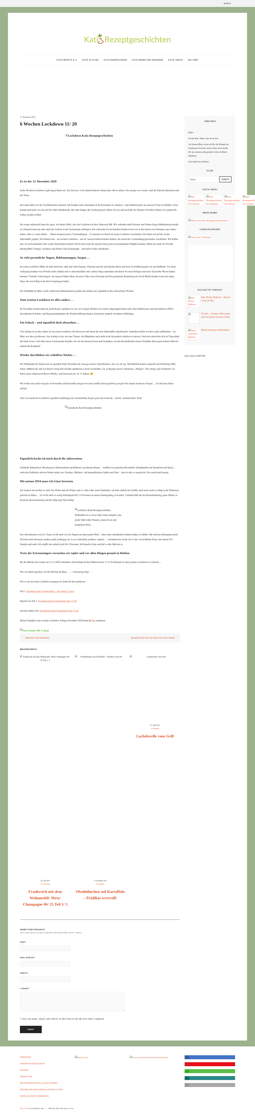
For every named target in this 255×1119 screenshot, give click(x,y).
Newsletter (26, 1076)
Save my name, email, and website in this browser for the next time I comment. (63, 1018)
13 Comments (45, 884)
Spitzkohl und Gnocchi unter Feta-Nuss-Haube (153, 637)
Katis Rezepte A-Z (67, 59)
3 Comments (155, 728)
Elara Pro (23, 1108)
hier (93, 620)
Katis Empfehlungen (115, 59)
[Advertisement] (127, 93)
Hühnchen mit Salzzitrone (37, 637)
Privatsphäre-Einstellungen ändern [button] (39, 1083)
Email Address (27, 957)
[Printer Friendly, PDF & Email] (34, 630)
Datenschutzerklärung (32, 1063)
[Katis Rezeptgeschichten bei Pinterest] (232, 200)
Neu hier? (193, 59)
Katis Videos (175, 59)
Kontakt (24, 1070)
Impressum (25, 1057)
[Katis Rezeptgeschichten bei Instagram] (214, 200)
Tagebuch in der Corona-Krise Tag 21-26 (59, 610)
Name (23, 942)
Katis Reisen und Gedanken (147, 59)
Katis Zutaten (90, 59)
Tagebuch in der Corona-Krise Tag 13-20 (57, 600)
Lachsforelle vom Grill (155, 736)
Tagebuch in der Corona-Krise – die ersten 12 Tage (50, 591)
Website (24, 973)
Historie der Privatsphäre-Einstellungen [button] (41, 1089)
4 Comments (100, 884)
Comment (24, 988)
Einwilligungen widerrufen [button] (34, 1096)
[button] (187, 1057)
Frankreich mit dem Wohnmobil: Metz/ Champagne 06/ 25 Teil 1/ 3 (45, 897)
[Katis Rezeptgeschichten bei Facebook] (195, 200)
